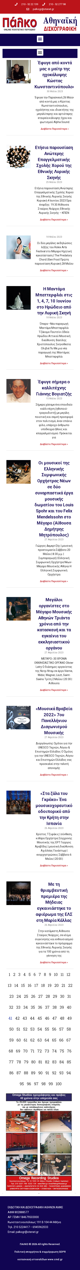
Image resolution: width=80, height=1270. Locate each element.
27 (40, 996)
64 (47, 1040)
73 (47, 1050)
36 (40, 1007)
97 (36, 1083)
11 (62, 974)
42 (17, 1018)
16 (29, 985)
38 (54, 1007)
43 (25, 1018)
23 (11, 996)
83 (54, 1061)
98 (43, 1083)
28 (48, 996)
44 (32, 1018)
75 (62, 1050)
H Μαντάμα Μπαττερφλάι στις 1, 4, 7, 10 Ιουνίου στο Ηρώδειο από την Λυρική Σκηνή (54, 300)
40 (69, 1007)
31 (69, 996)
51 (18, 1029)
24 (19, 996)
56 (54, 1029)
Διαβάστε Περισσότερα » (55, 129)
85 (69, 1061)
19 (49, 985)
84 (61, 1061)
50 (11, 1029)
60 (19, 1040)
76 (69, 1050)
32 (11, 1007)
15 (23, 985)
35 (33, 1007)
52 (25, 1029)
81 (40, 1061)
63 (39, 1040)
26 (33, 996)
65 (54, 1040)
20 (56, 985)
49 (69, 1018)
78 (19, 1061)
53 (32, 1029)
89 (33, 1072)
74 (54, 1050)
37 (47, 1007)
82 (47, 1061)
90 (40, 1072)
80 (33, 1061)
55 (47, 1029)
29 (55, 996)
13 (9, 985)
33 (18, 1007)
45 (39, 1018)
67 (68, 1040)
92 (54, 1072)
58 (69, 1029)
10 (56, 974)
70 (25, 1050)
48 (62, 1018)
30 (62, 996)
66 (61, 1040)
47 (54, 1018)
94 (68, 1072)
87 (19, 1072)
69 (18, 1050)
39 (62, 1007)
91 (47, 1072)
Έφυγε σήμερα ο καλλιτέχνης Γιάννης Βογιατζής (54, 387)
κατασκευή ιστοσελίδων (32, 1259)
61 (25, 1040)
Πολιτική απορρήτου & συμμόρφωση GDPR (40, 1251)
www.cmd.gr (55, 1259)
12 (68, 974)
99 (51, 1083)
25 (26, 996)
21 (63, 985)
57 (61, 1029)
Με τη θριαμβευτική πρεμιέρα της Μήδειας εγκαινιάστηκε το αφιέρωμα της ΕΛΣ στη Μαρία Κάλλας (54, 902)
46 (47, 1018)
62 (32, 1040)
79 (26, 1061)
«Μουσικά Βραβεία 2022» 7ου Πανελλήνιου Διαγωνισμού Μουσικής (54, 720)
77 (11, 1061)
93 (61, 1072)
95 (22, 1083)
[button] (40, 39)
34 (25, 1007)
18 (43, 985)
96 (29, 1083)
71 (32, 1050)
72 (39, 1050)
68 (11, 1050)
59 (11, 1040)
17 (36, 985)
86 (11, 1072)
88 (26, 1072)
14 (16, 985)
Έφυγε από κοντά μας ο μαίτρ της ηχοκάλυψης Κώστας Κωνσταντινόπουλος (55, 74)
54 (39, 1029)
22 (70, 985)
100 (59, 1083)
